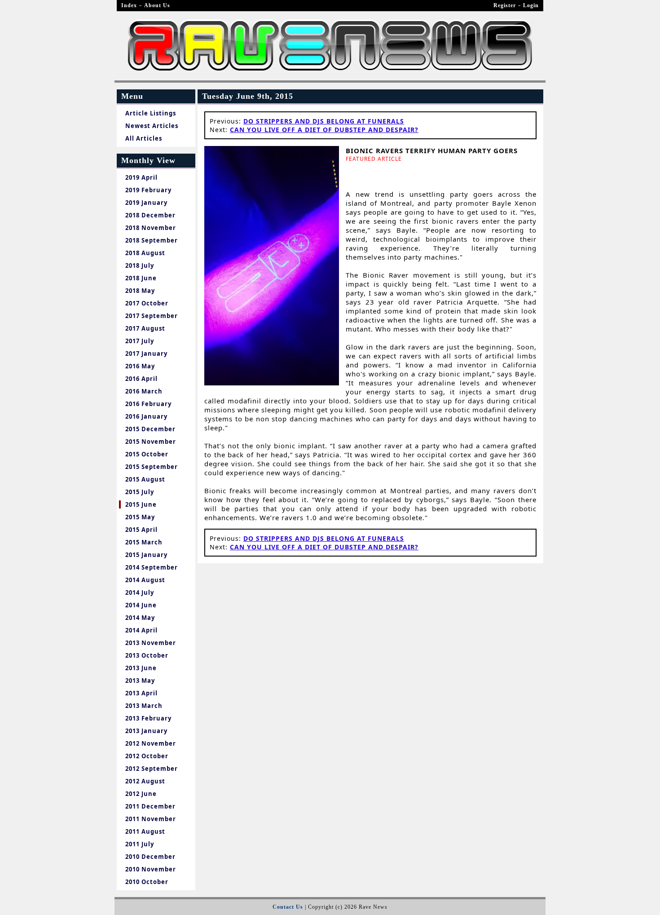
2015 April (141, 530)
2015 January (146, 555)
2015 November (150, 442)
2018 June (141, 278)
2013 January (146, 731)
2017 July (139, 341)
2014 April (141, 630)
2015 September (151, 467)
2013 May (140, 680)
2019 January (146, 203)
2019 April (141, 177)
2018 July (139, 265)
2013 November (150, 643)
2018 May (140, 291)
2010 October (146, 882)
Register (504, 5)
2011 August (145, 831)
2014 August (145, 580)
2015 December (150, 429)
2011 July (139, 844)
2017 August (145, 328)
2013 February (148, 718)
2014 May (140, 618)
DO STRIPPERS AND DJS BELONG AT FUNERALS (323, 121)
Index (129, 5)
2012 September (151, 769)
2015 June (141, 504)
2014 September (151, 567)
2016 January (146, 416)
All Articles (143, 138)
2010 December (150, 857)
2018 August (145, 253)
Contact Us (288, 907)
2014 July (139, 592)
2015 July (139, 492)
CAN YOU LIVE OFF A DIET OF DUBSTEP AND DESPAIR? (324, 129)
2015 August (145, 479)
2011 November (150, 819)
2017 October (146, 303)
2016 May (140, 366)
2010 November (150, 869)
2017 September (151, 316)
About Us (157, 5)
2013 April (141, 693)
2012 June (141, 794)
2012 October (146, 756)
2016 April (141, 379)
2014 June (141, 605)
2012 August (145, 781)
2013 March (144, 706)
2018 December (150, 215)
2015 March (144, 542)
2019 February (148, 190)
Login (531, 5)
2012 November (150, 743)
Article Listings (150, 113)
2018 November (150, 228)
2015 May (140, 517)
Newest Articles (151, 126)
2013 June (141, 668)
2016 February (148, 404)
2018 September (151, 240)
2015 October (146, 454)
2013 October (146, 655)
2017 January (146, 353)
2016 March (144, 391)
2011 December (150, 806)
